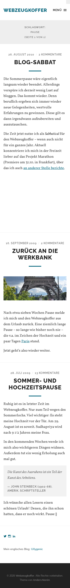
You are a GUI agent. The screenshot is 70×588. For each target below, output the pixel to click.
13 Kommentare (47, 372)
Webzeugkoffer (25, 10)
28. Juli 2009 (20, 372)
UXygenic (37, 549)
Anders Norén (41, 579)
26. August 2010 (21, 54)
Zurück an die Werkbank (35, 254)
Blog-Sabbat (35, 62)
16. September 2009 (21, 243)
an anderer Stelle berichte (43, 168)
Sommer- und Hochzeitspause (35, 384)
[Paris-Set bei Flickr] (35, 288)
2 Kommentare (50, 54)
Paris (25, 341)
